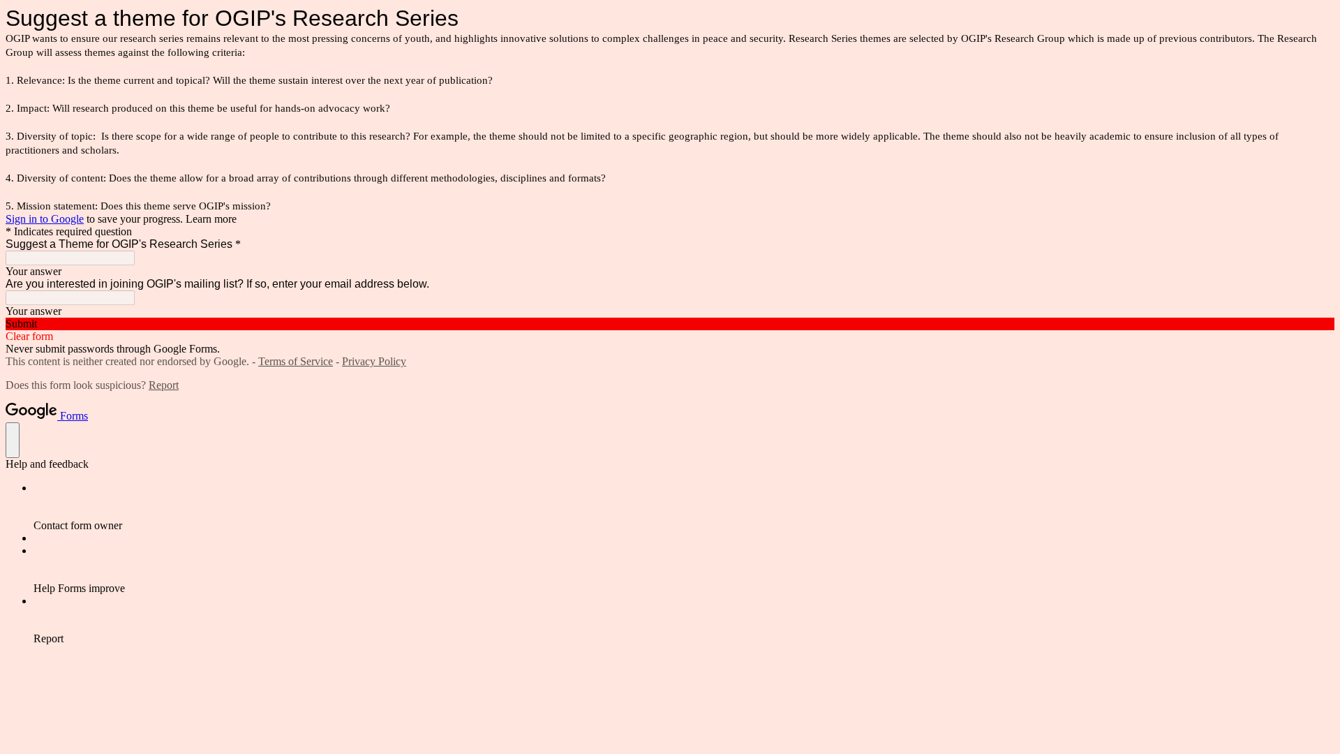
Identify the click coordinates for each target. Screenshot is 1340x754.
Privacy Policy (374, 361)
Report (164, 385)
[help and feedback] (13, 440)
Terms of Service (295, 361)
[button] (670, 324)
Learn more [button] (211, 219)
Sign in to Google (45, 219)
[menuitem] (684, 507)
